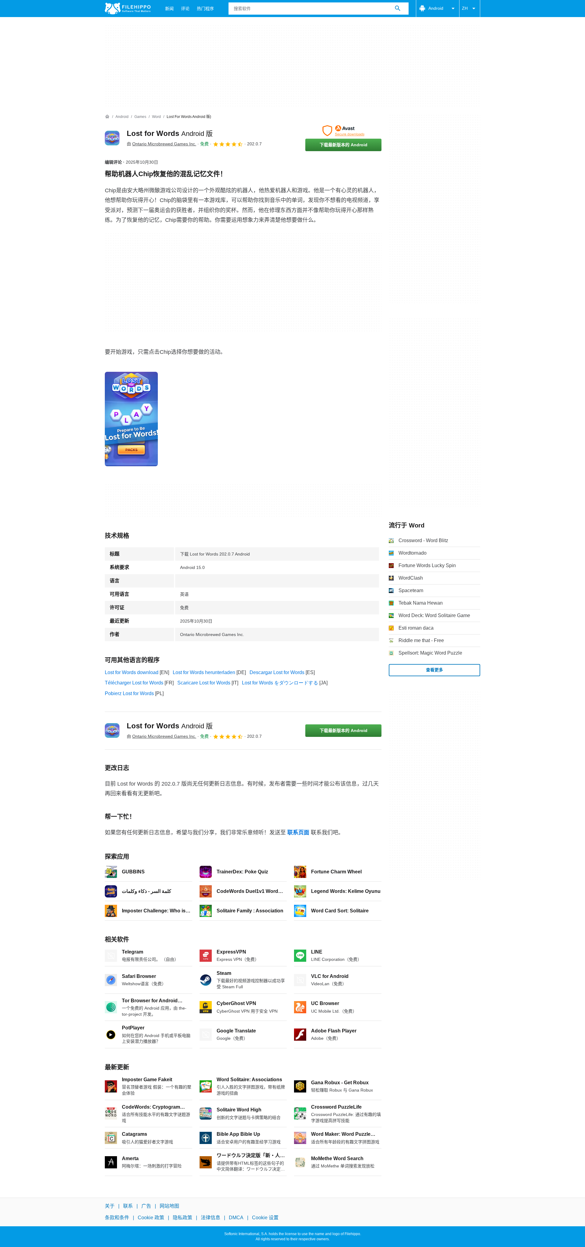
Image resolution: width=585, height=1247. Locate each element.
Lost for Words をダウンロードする (280, 682)
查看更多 (434, 669)
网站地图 (169, 1206)
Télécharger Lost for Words (134, 682)
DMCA (236, 1217)
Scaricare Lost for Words (203, 682)
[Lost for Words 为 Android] (112, 138)
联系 (128, 1206)
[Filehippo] (128, 8)
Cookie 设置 (265, 1217)
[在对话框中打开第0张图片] (131, 419)
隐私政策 (182, 1217)
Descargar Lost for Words (277, 672)
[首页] (107, 116)
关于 (110, 1206)
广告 (146, 1206)
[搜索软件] (398, 8)
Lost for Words (170, 133)
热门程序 (205, 8)
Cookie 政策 (151, 1217)
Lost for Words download (131, 672)
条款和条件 (117, 1217)
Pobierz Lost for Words (129, 693)
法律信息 (210, 1217)
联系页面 (298, 833)
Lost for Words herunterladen (204, 672)
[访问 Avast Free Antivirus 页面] (343, 130)
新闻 (169, 8)
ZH (465, 8)
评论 (185, 8)
